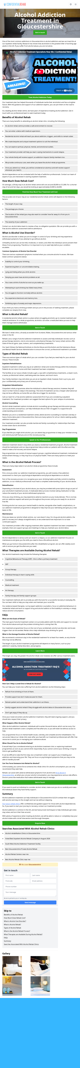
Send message (30, 902)
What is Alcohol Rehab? (12, 924)
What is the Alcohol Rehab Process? (17, 931)
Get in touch (40, 32)
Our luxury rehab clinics (11, 804)
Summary (7, 941)
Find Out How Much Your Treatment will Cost (40, 192)
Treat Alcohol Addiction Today (40, 97)
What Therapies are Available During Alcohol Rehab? (23, 934)
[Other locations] (71, 4)
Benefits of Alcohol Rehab (13, 915)
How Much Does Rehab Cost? (15, 918)
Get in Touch (40, 328)
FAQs (6, 938)
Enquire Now (40, 823)
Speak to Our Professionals (40, 440)
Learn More (40, 651)
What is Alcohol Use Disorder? (15, 921)
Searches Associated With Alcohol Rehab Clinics (21, 944)
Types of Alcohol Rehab (12, 928)
